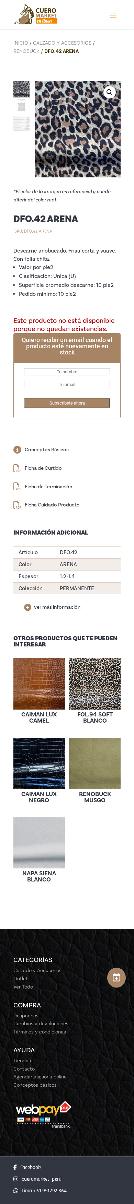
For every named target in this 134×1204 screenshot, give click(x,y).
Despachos (25, 1016)
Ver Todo (23, 987)
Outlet (20, 978)
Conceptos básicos (35, 1085)
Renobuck (26, 51)
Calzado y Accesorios (62, 43)
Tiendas (22, 1060)
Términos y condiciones (39, 1032)
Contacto (24, 1069)
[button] (109, 92)
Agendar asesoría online (40, 1077)
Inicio (20, 43)
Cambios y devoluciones (40, 1023)
